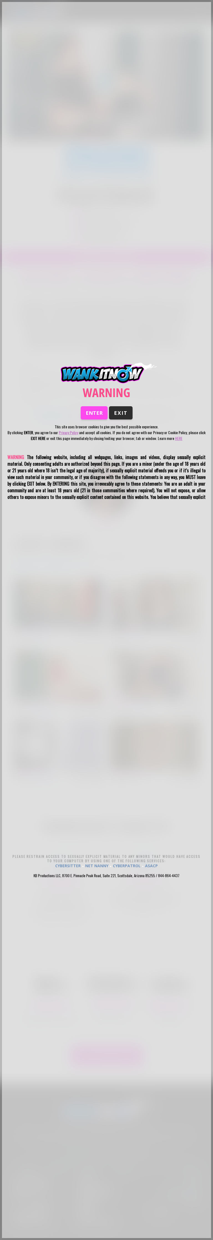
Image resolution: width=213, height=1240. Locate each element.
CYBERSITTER (68, 865)
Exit (121, 413)
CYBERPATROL (127, 865)
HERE (178, 438)
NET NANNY (96, 865)
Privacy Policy (68, 432)
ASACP (151, 865)
